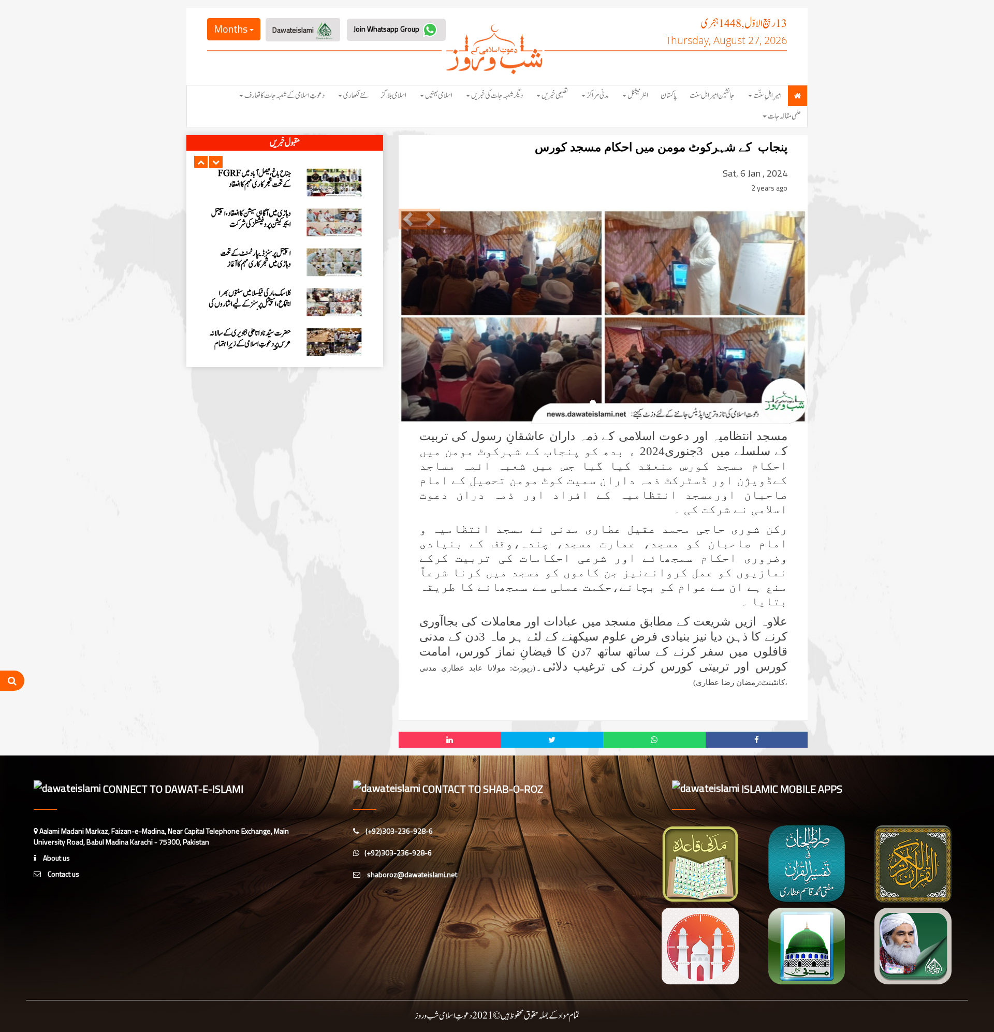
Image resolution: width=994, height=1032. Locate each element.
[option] (284, 182)
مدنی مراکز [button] (598, 95)
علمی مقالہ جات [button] (784, 116)
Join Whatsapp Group (387, 28)
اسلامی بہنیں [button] (438, 95)
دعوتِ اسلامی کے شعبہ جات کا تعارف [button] (284, 95)
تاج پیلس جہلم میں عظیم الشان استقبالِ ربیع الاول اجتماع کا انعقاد (250, 339)
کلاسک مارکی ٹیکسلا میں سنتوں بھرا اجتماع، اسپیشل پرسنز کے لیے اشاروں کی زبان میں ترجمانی (250, 224)
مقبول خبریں (285, 143)
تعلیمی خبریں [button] (555, 95)
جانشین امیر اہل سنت (712, 95)
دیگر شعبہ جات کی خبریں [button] (497, 95)
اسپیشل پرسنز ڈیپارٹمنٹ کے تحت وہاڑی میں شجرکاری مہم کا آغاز (256, 179)
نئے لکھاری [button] (356, 95)
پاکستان (669, 95)
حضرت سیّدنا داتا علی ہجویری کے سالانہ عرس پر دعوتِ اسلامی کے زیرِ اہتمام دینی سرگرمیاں (250, 264)
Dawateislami (293, 29)
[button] (201, 162)
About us (55, 857)
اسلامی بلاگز (393, 95)
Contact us (62, 873)
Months (232, 29)
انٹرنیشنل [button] (637, 95)
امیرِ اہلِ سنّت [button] (767, 95)
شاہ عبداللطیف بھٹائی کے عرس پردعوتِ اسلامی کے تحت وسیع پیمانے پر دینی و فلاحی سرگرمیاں (250, 304)
